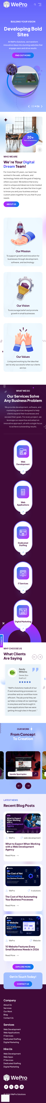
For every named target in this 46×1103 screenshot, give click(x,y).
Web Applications (12, 1032)
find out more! (23, 55)
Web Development (12, 1029)
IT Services (8, 1035)
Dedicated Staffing (12, 1039)
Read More (10, 855)
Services (7, 1008)
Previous (28, 106)
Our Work (8, 1011)
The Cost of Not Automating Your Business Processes (21, 898)
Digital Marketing (11, 1042)
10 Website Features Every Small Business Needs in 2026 (22, 948)
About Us (11, 204)
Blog (6, 1014)
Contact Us (23, 984)
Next (41, 106)
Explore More (23, 966)
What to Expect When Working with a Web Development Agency (22, 846)
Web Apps (8, 1057)
